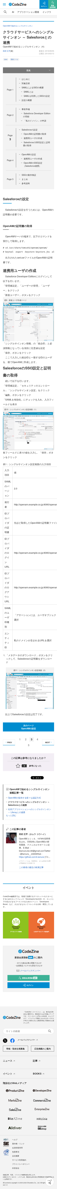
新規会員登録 (29, 978)
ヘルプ (14, 1139)
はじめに (26, 79)
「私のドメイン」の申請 (35, 120)
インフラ (46, 11)
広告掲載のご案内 (42, 1048)
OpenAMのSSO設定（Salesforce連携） (32, 164)
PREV (9, 742)
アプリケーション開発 (28, 11)
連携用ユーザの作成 (33, 138)
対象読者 (26, 83)
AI (13, 11)
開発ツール (14, 59)
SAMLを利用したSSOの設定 (37, 95)
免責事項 (15, 1151)
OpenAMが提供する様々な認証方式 (24, 797)
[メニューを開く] (4, 4)
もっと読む (11, 815)
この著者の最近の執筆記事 (31, 867)
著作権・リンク (18, 1143)
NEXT (47, 742)
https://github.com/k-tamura (31, 856)
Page (10, 89)
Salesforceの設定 (30, 129)
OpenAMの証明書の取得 (35, 133)
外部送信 (15, 1168)
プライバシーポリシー (21, 1164)
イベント (7, 1073)
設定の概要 (27, 100)
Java (5, 59)
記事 (35, 1060)
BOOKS (37, 1073)
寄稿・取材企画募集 (15, 1048)
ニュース (7, 1060)
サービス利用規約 (19, 1160)
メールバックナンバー (30, 970)
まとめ (25, 179)
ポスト (38, 777)
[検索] (5, 12)
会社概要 (15, 1156)
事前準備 (26, 109)
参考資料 (26, 183)
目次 (28, 70)
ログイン (29, 985)
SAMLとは (28, 91)
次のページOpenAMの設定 (28, 727)
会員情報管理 (17, 1147)
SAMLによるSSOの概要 (33, 87)
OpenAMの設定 (29, 154)
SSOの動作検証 (29, 174)
